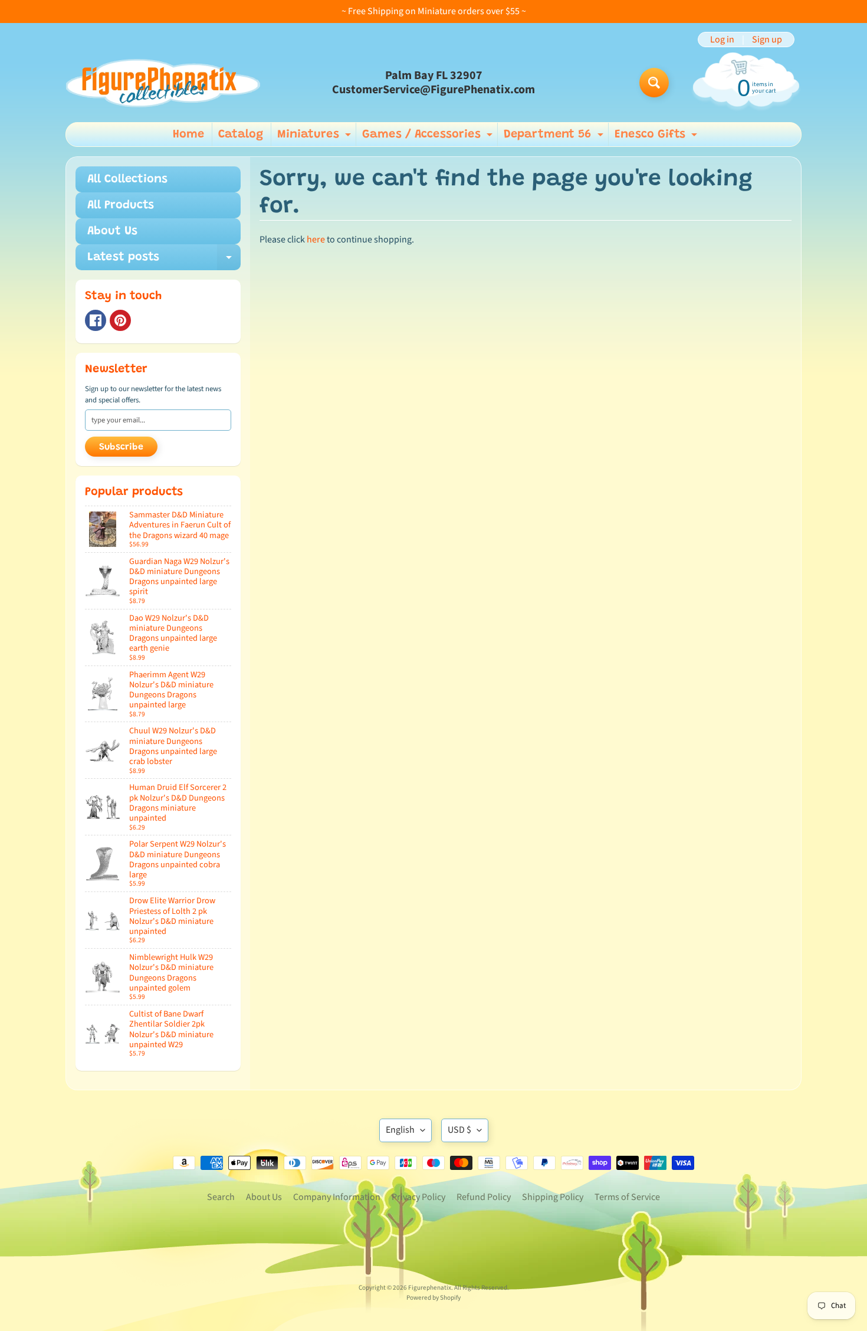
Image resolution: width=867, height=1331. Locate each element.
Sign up (767, 39)
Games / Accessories (428, 137)
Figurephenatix (429, 1287)
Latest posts (164, 260)
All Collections (127, 179)
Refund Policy (484, 1197)
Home (188, 134)
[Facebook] (95, 320)
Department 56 (555, 137)
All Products (120, 205)
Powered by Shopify (433, 1297)
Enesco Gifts (657, 137)
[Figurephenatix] (162, 83)
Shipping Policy (552, 1197)
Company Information (336, 1197)
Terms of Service (627, 1197)
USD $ (459, 1129)
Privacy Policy (418, 1197)
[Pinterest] (120, 320)
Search (221, 1197)
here (316, 239)
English (400, 1129)
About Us (112, 231)
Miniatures (315, 137)
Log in (722, 39)
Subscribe (121, 447)
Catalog (240, 134)
